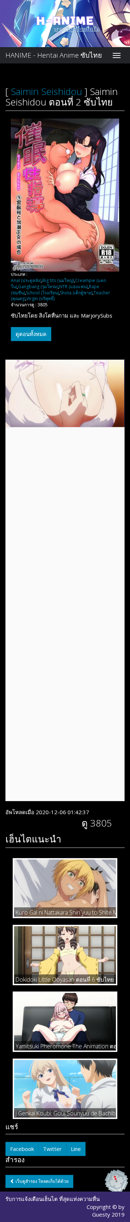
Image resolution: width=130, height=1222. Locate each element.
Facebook (22, 1148)
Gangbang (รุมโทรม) (38, 286)
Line (76, 1148)
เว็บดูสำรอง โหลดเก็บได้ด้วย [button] (41, 1181)
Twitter (52, 1148)
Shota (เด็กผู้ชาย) (76, 293)
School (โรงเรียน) (42, 293)
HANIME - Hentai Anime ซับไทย (53, 55)
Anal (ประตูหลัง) (26, 280)
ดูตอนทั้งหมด (31, 333)
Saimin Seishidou (46, 91)
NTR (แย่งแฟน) (73, 286)
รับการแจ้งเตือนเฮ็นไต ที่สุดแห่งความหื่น (52, 1198)
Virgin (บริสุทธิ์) (40, 298)
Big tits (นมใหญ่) (58, 280)
